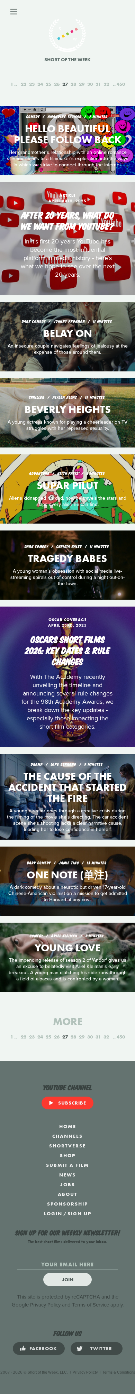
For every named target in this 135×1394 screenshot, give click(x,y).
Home (67, 1126)
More (67, 1021)
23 (32, 84)
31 (98, 84)
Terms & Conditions (118, 1372)
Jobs (67, 1184)
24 (40, 84)
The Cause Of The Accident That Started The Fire (67, 787)
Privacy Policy (45, 1305)
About (68, 1194)
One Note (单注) (67, 874)
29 (81, 84)
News (67, 1175)
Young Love (67, 947)
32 (106, 84)
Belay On (67, 333)
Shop (67, 1155)
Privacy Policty (85, 1372)
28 (73, 84)
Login (53, 1213)
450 (121, 84)
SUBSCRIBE (72, 1103)
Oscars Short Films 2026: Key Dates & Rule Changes (67, 650)
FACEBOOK (43, 1348)
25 (48, 84)
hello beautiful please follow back (68, 134)
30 (90, 84)
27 (65, 84)
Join (67, 1279)
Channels (67, 1136)
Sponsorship (67, 1204)
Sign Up (79, 1213)
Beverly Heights (68, 409)
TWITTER (101, 1348)
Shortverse (67, 1146)
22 (23, 84)
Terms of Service (90, 1305)
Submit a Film (67, 1165)
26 (57, 84)
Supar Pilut (67, 485)
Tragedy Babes (67, 558)
